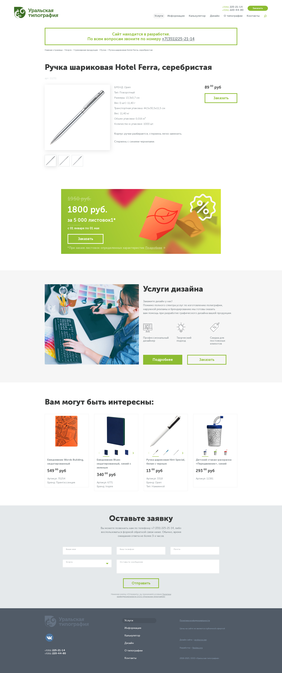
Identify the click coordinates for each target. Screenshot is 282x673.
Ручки (103, 50)
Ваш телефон (127, 549)
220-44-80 (232, 9)
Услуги (159, 15)
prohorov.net (200, 640)
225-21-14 (232, 6)
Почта (177, 549)
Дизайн (214, 15)
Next (133, 453)
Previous (99, 453)
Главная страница (54, 50)
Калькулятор (197, 15)
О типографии (233, 15)
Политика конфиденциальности (195, 620)
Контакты (253, 15)
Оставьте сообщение (131, 562)
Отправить (141, 583)
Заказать (258, 8)
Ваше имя (71, 549)
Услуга (69, 562)
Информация (176, 15)
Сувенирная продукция (86, 50)
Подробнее (153, 248)
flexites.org (197, 648)
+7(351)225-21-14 (178, 38)
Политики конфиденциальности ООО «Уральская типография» (144, 595)
